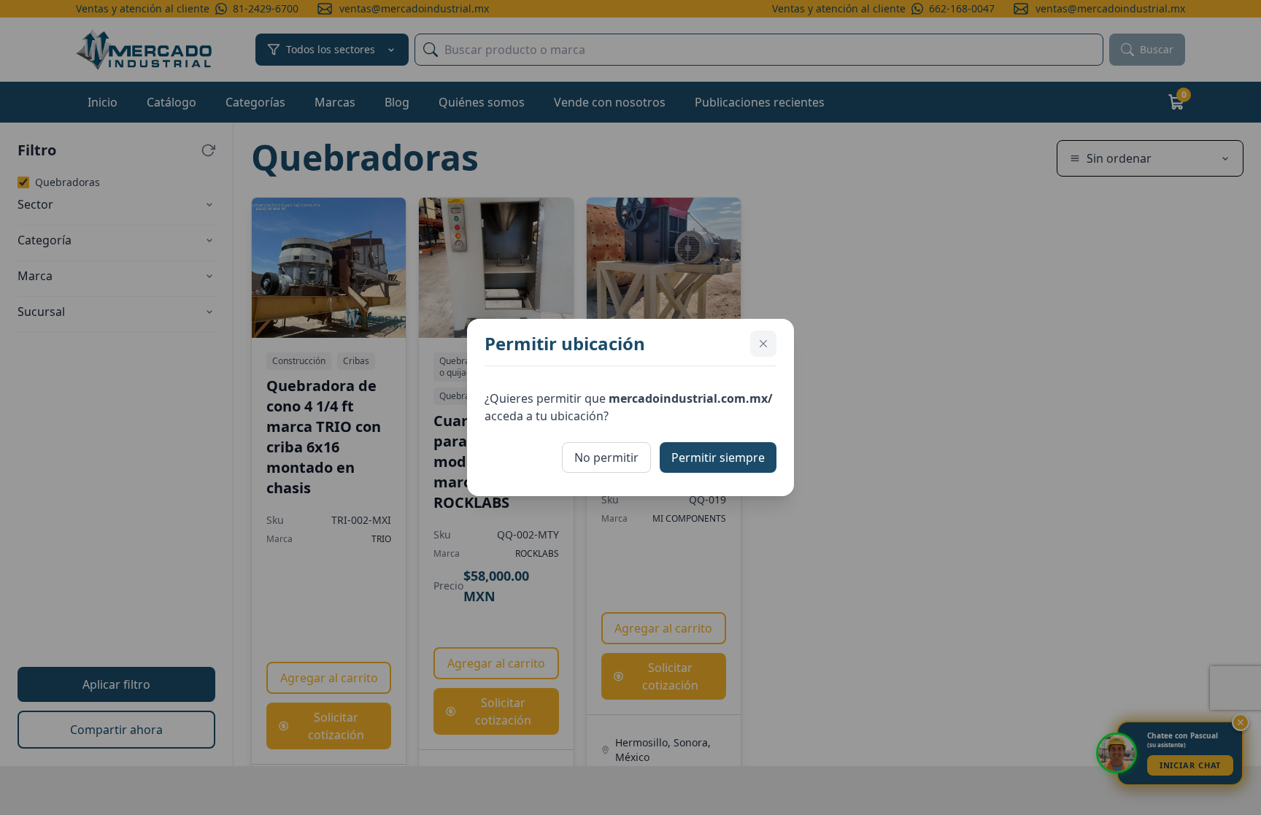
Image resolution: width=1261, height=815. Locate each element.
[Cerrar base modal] (763, 344)
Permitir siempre (718, 457)
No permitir (606, 457)
